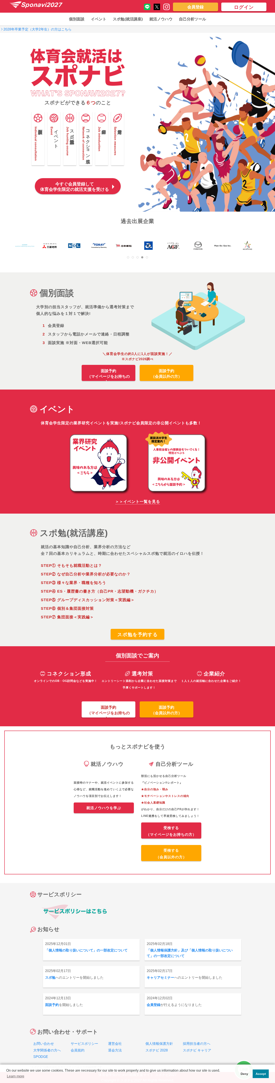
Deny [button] (244, 1073)
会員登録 (153, 1005)
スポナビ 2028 (156, 1050)
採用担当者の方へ (196, 1043)
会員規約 (77, 1050)
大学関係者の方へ (47, 1050)
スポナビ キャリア (197, 1050)
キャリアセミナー (160, 977)
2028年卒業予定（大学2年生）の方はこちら (37, 29)
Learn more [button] (15, 1076)
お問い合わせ (43, 1043)
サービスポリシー (84, 1043)
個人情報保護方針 (159, 1043)
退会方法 (115, 1050)
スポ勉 (50, 977)
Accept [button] (261, 1073)
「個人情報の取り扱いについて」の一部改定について (86, 950)
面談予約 (52, 1005)
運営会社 (115, 1043)
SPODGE (40, 1057)
